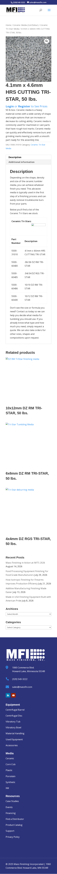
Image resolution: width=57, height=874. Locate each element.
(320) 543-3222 (19, 679)
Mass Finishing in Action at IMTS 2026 (25, 562)
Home (8, 25)
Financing (11, 813)
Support (10, 830)
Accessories (12, 745)
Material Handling (15, 733)
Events (9, 807)
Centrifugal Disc (14, 715)
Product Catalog (14, 824)
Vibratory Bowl (13, 727)
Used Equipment (14, 739)
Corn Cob (10, 764)
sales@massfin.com (22, 686)
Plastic (9, 770)
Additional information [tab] (21, 162)
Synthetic (10, 782)
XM (7, 788)
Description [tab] (15, 157)
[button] (46, 41)
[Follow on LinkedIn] (8, 695)
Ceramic (10, 758)
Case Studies (12, 801)
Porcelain (10, 776)
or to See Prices (26, 106)
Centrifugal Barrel (15, 709)
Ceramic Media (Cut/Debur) (25, 25)
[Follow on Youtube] (13, 695)
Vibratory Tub (13, 721)
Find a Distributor (15, 819)
